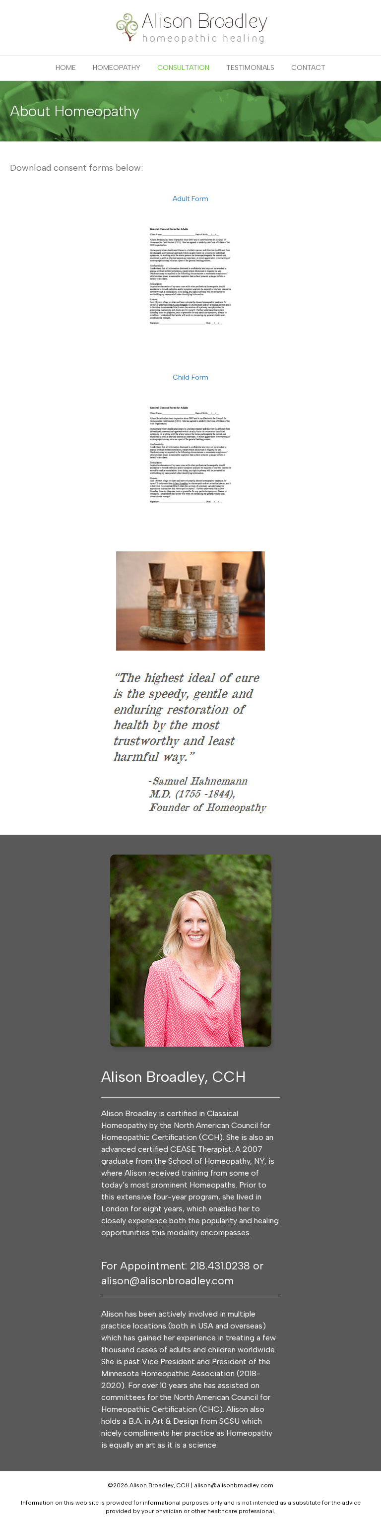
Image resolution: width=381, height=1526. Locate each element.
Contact (308, 68)
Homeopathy (116, 68)
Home (66, 68)
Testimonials (250, 68)
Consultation (183, 68)
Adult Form (190, 199)
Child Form (190, 377)
